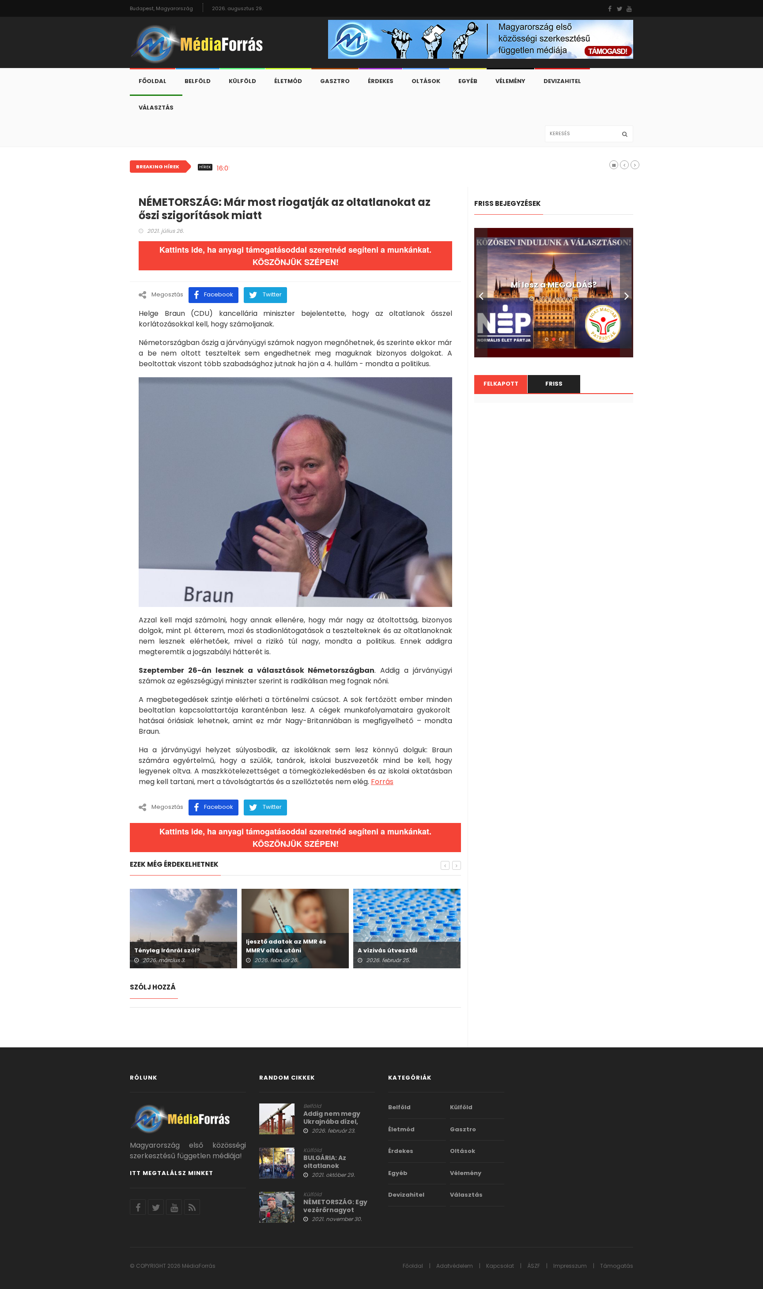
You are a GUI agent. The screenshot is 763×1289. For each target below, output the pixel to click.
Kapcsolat (500, 1266)
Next (626, 292)
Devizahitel (562, 81)
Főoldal (152, 81)
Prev (480, 292)
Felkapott (500, 383)
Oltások (426, 81)
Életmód (288, 81)
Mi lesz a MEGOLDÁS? (554, 285)
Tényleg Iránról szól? (167, 950)
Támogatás (616, 1266)
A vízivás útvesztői (387, 950)
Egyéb (467, 81)
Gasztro (335, 81)
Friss (554, 383)
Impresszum (570, 1266)
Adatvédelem (454, 1266)
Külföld (242, 81)
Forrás (382, 782)
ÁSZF (533, 1266)
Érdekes (380, 81)
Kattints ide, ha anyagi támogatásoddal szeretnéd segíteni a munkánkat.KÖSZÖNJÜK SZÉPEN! (295, 256)
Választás (156, 107)
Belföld (198, 81)
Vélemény (510, 81)
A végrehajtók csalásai (277, 168)
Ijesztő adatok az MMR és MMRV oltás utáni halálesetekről (286, 950)
